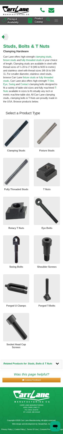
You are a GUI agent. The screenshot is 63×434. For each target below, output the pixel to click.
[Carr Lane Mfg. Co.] (15, 10)
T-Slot (50, 80)
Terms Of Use (32, 429)
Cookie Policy (19, 429)
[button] (31, 380)
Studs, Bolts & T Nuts (40, 363)
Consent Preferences (48, 429)
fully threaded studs (31, 60)
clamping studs (43, 56)
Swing (12, 84)
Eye (5, 84)
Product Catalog (39, 20)
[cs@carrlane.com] (51, 10)
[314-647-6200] (42, 10)
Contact (24, 84)
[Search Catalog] (48, 19)
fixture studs (9, 60)
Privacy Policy (6, 429)
